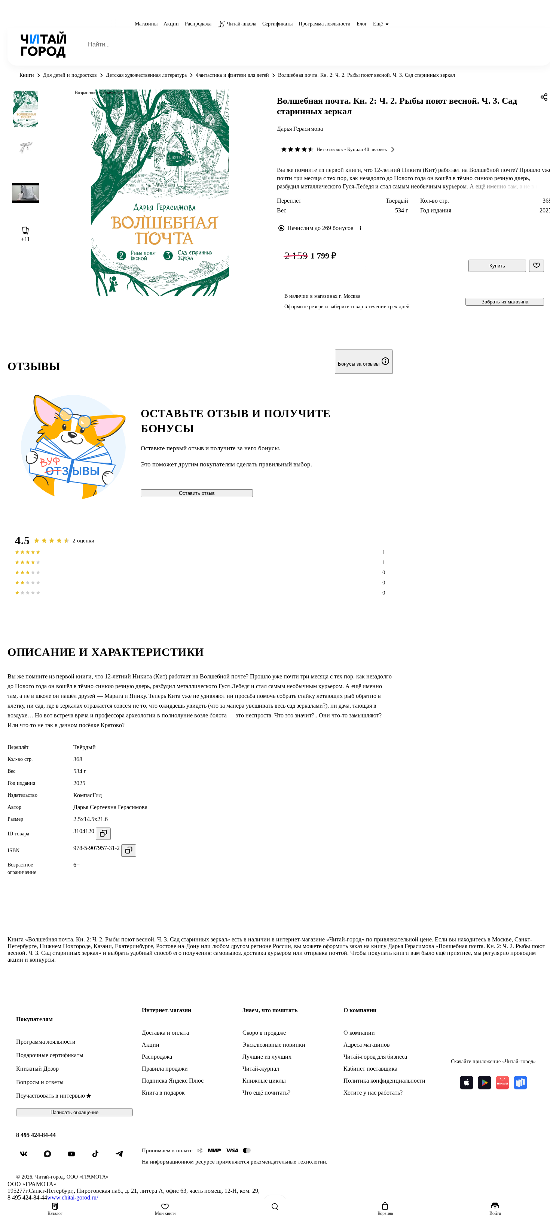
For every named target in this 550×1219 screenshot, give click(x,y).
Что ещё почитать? (266, 1092)
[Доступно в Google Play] (484, 1082)
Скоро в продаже (264, 1032)
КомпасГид (87, 795)
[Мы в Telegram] (122, 1156)
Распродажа (157, 1056)
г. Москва (349, 296)
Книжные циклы (264, 1080)
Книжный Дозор (37, 1068)
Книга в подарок (163, 1092)
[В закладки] (536, 266)
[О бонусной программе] (360, 228)
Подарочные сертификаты (49, 1055)
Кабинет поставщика (370, 1068)
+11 (25, 239)
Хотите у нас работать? (373, 1092)
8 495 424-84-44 (36, 1135)
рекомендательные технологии (288, 1162)
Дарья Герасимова (300, 128)
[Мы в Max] (50, 1156)
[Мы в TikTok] (98, 1156)
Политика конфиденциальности (384, 1080)
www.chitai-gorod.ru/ (72, 1197)
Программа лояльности (46, 1041)
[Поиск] (275, 1206)
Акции (150, 1044)
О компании (359, 1032)
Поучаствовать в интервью (50, 1095)
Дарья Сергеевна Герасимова (110, 807)
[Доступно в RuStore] (520, 1082)
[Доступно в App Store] (466, 1082)
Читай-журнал (260, 1068)
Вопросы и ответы (40, 1082)
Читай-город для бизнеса (375, 1056)
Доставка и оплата (165, 1032)
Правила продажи (165, 1068)
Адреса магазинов (366, 1044)
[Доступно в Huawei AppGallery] (502, 1082)
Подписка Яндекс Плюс (173, 1080)
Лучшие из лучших (266, 1056)
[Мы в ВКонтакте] (26, 1156)
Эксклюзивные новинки (273, 1044)
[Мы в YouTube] (74, 1156)
